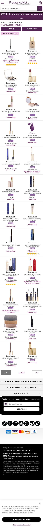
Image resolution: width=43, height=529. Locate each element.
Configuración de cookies (21, 525)
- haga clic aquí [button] (21, 16)
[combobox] (21, 8)
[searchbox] (19, 8)
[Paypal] (34, 431)
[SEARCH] (39, 8)
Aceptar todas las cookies (21, 519)
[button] (2, 3)
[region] (21, 514)
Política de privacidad (24, 450)
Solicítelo (32, 60)
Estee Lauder (10, 33)
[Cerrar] (39, 503)
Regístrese (21, 409)
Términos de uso (9, 450)
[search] (36, 3)
